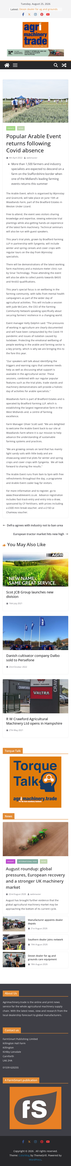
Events (11, 128)
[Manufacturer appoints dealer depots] (14, 924)
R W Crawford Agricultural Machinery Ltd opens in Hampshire (34, 721)
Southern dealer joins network (45, 939)
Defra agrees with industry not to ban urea (35, 525)
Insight (10, 861)
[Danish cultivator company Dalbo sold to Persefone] (35, 618)
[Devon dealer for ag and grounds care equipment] (14, 960)
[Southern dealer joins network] (14, 942)
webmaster (32, 157)
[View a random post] (64, 65)
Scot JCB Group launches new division (29, 594)
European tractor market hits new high (38, 534)
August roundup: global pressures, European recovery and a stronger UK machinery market (35, 878)
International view (27, 861)
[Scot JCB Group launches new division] (35, 555)
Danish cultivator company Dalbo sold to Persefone (33, 657)
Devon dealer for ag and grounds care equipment (42, 957)
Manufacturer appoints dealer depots (45, 921)
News (20, 128)
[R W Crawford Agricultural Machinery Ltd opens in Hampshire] (35, 681)
